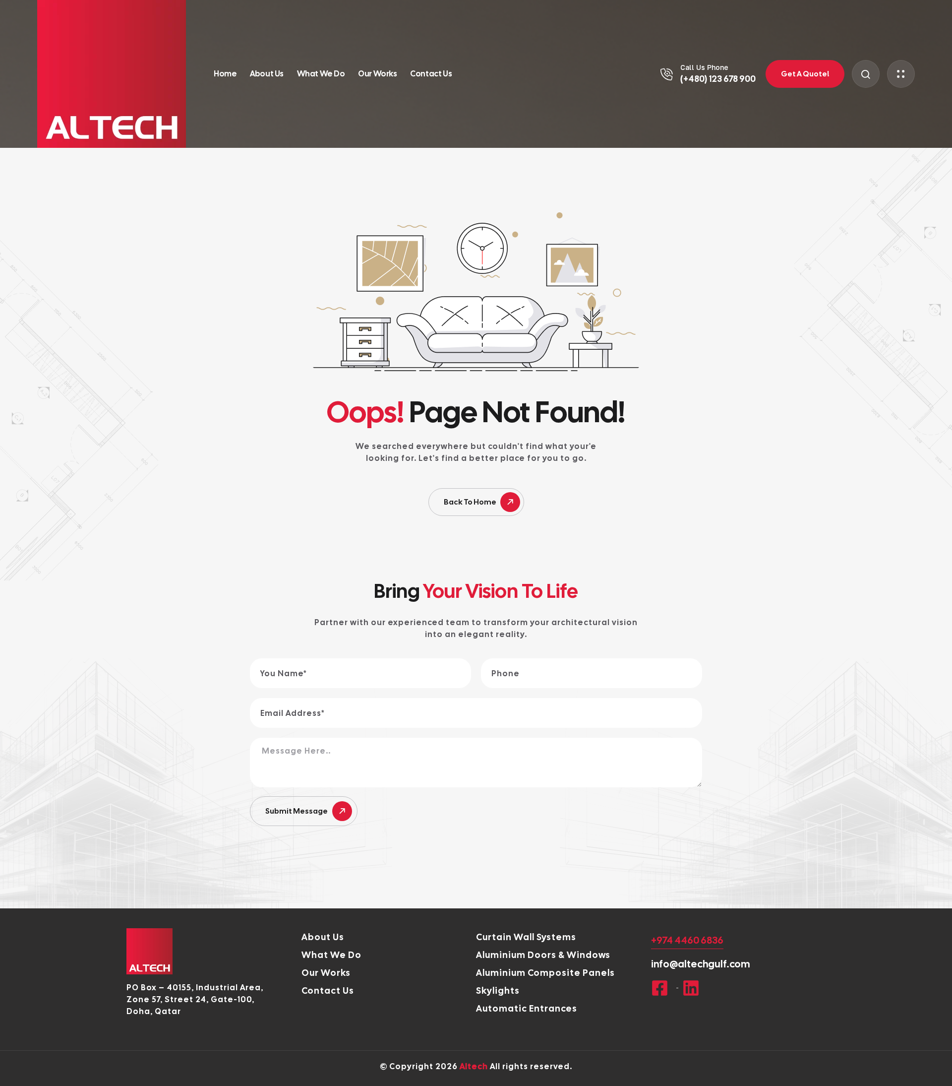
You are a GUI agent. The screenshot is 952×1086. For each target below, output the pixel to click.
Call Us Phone (704, 67)
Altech (474, 1066)
